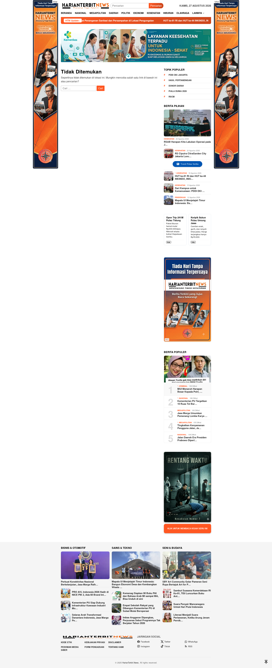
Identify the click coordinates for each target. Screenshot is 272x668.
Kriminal (183, 386)
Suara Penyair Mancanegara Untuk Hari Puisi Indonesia (188, 605)
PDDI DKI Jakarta (178, 74)
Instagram (145, 646)
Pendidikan (180, 197)
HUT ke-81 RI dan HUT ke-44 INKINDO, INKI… (190, 177)
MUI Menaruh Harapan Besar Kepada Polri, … (189, 390)
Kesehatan (169, 139)
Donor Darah (176, 85)
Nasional (183, 398)
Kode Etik (66, 642)
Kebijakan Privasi (95, 642)
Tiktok (167, 646)
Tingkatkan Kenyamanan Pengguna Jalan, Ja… (190, 426)
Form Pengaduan (94, 646)
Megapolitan (183, 410)
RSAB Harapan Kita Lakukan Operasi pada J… (187, 143)
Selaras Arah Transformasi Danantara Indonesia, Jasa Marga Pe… (90, 617)
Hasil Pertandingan (180, 80)
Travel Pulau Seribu (189, 164)
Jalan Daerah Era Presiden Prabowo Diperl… (192, 439)
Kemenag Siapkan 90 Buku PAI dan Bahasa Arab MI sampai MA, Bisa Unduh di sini (141, 596)
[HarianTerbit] (85, 5)
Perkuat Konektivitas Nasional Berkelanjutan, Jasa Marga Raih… (79, 583)
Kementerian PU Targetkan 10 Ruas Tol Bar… (192, 402)
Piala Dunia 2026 (178, 91)
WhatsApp (193, 641)
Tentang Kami (116, 646)
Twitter (167, 641)
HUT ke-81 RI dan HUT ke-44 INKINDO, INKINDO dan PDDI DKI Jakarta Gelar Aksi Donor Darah (181, 20)
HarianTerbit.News (130, 662)
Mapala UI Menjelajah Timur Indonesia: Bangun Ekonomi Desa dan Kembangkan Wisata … (134, 584)
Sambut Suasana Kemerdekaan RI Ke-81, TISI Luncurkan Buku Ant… (192, 593)
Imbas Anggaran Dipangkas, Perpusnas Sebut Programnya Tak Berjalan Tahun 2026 (141, 620)
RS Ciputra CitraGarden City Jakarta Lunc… (190, 155)
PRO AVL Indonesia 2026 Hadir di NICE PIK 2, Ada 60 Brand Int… (90, 593)
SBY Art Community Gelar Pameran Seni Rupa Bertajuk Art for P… (184, 583)
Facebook (145, 641)
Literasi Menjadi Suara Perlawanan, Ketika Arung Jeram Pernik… (191, 617)
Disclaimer (114, 642)
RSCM (172, 96)
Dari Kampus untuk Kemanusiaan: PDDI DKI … (190, 189)
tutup (55, 1)
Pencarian (156, 5)
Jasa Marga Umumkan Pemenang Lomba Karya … (192, 414)
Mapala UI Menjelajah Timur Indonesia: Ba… (190, 201)
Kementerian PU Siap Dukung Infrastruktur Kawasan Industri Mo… (89, 605)
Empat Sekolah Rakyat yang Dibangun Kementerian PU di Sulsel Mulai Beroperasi (139, 608)
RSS (190, 646)
